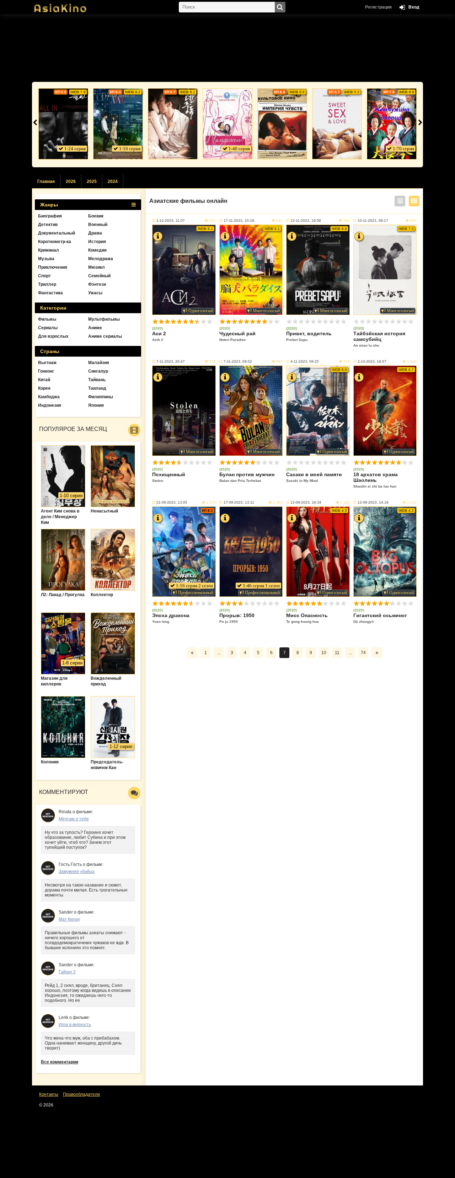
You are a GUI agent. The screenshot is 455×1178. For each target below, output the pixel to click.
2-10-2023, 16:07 (372, 361)
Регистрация (378, 7)
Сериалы (48, 327)
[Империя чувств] (282, 123)
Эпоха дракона (170, 618)
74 (363, 652)
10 (210, 322)
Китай (44, 379)
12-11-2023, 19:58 (305, 220)
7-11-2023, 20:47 (170, 361)
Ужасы (95, 292)
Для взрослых (53, 336)
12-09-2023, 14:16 (373, 502)
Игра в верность (75, 1024)
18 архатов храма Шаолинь (375, 480)
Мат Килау (69, 919)
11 (337, 652)
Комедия (97, 250)
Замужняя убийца (77, 871)
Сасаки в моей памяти (314, 477)
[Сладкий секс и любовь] (337, 123)
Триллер (47, 284)
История (97, 241)
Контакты (48, 1094)
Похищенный (168, 477)
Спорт (44, 275)
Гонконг (46, 371)
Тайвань (97, 379)
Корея (44, 388)
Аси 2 (159, 336)
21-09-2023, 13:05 (171, 502)
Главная (46, 181)
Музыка (46, 258)
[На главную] (67, 5)
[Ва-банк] (63, 123)
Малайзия (98, 362)
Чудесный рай (237, 336)
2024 (113, 181)
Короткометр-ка (54, 241)
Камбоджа (49, 396)
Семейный (99, 275)
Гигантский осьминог (380, 618)
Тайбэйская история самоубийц (379, 339)
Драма (95, 233)
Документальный (56, 233)
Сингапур (98, 371)
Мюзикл (96, 267)
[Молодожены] (227, 123)
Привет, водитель (309, 336)
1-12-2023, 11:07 (170, 220)
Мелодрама (100, 258)
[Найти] (280, 7)
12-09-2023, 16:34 (305, 502)
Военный (97, 224)
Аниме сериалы (105, 336)
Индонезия (49, 405)
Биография (50, 216)
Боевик (95, 216)
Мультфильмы (104, 319)
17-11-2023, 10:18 (239, 220)
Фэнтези (97, 284)
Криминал (48, 250)
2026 (71, 181)
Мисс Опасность (307, 618)
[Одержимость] (173, 123)
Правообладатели (81, 1094)
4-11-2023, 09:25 (304, 361)
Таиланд (97, 388)
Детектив (48, 224)
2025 (92, 181)
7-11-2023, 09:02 (238, 361)
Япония (96, 405)
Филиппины (100, 396)
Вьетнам (47, 362)
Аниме (95, 327)
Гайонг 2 (67, 971)
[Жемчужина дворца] (392, 123)
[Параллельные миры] (118, 123)
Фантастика (50, 292)
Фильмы (47, 319)
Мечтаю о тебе (74, 818)
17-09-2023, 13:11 (239, 502)
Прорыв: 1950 (237, 618)
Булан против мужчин (246, 477)
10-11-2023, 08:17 (373, 220)
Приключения (52, 267)
